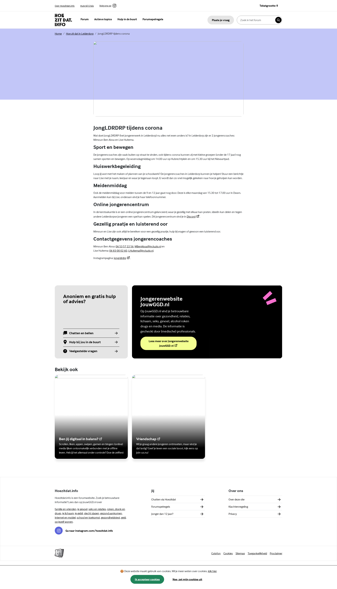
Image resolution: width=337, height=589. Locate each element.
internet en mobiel (65, 517)
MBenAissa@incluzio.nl (148, 246)
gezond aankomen (111, 513)
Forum (85, 19)
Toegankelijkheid (257, 553)
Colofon (216, 553)
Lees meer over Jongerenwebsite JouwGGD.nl (169, 343)
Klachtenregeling (238, 506)
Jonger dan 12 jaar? (162, 514)
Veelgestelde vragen (83, 351)
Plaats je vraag (221, 20)
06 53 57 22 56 (125, 246)
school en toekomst (88, 517)
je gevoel (82, 509)
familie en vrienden (65, 509)
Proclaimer (276, 553)
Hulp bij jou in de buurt (85, 342)
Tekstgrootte (268, 5)
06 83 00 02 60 (118, 250)
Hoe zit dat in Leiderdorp (80, 33)
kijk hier (212, 571)
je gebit (79, 513)
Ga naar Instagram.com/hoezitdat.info (89, 530)
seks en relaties (97, 509)
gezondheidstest (110, 517)
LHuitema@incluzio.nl (140, 250)
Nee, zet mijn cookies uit (187, 579)
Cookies (228, 553)
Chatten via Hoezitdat (163, 499)
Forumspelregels (153, 19)
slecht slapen (91, 513)
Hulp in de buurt (127, 19)
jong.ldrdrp (122, 258)
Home (58, 33)
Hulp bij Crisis (87, 5)
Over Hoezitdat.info (65, 5)
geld (123, 517)
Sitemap (240, 553)
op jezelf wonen (64, 521)
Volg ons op (105, 6)
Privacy (233, 514)
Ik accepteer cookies (147, 579)
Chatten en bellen (81, 333)
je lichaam (68, 513)
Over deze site (237, 499)
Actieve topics (103, 19)
